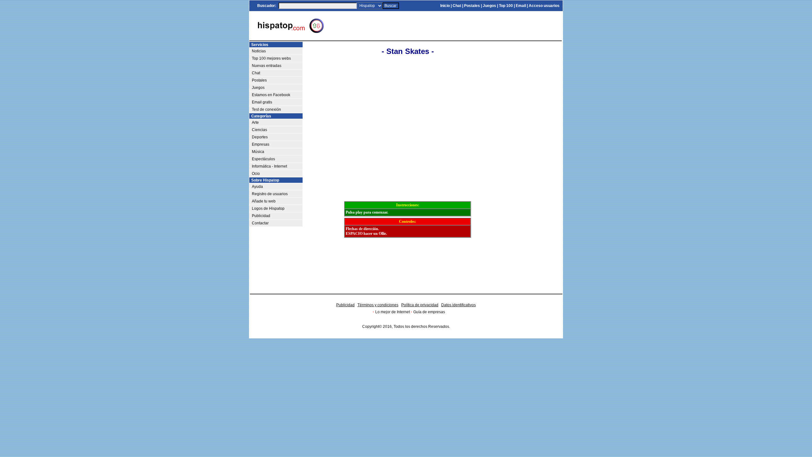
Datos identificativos (458, 305)
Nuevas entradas (266, 65)
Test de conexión (266, 109)
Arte (255, 122)
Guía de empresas (429, 312)
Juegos (489, 5)
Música (258, 151)
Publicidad (261, 216)
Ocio (256, 173)
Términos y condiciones (377, 305)
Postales (472, 5)
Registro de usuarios (270, 194)
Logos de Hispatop (268, 208)
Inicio (445, 5)
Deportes (260, 137)
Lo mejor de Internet (392, 312)
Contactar (260, 223)
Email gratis (262, 102)
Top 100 (506, 5)
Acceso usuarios (544, 5)
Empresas (260, 144)
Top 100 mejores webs (271, 58)
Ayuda (257, 186)
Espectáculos (263, 159)
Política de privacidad (419, 305)
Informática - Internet (269, 166)
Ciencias (259, 130)
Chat (457, 5)
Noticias (259, 51)
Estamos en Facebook (271, 95)
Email (521, 5)
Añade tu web (264, 201)
